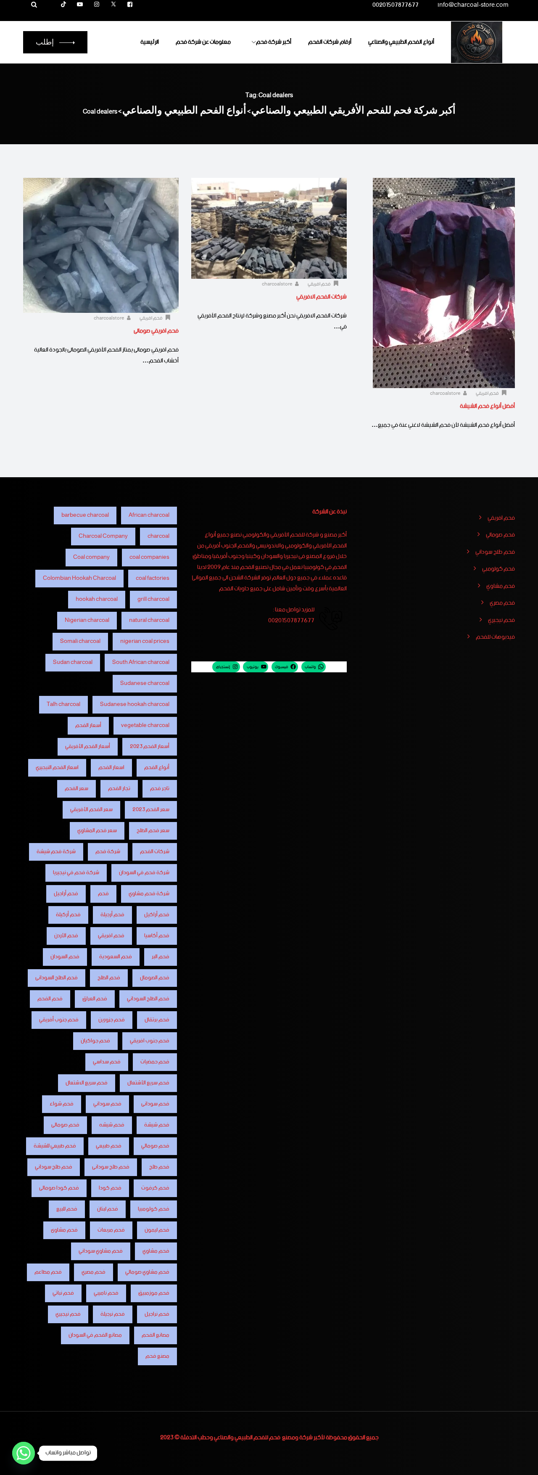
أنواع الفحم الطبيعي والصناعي (401, 42)
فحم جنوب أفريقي (59, 1020)
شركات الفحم (154, 852)
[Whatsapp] (23, 1453)
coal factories (152, 578)
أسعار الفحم (88, 725)
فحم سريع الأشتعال (148, 1083)
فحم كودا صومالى (59, 1188)
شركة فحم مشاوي (149, 894)
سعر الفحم (76, 789)
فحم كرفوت (155, 1188)
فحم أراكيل (156, 915)
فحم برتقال (157, 1020)
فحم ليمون (157, 1230)
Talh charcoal (63, 704)
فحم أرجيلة (112, 915)
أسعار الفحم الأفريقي (87, 746)
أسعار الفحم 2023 (149, 746)
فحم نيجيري (501, 620)
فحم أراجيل (66, 894)
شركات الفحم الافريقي (321, 296)
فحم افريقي (487, 393)
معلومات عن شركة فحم (203, 42)
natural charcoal (149, 620)
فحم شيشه (111, 1125)
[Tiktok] (63, 5)
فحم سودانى (155, 1104)
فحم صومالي (500, 535)
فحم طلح (159, 1167)
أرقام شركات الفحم (329, 42)
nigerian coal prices (144, 641)
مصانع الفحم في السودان (95, 1335)
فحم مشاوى (64, 1230)
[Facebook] (130, 5)
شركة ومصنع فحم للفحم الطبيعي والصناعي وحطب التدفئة (246, 1437)
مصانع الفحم (155, 1335)
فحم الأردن (66, 936)
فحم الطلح (109, 978)
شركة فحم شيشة (56, 852)
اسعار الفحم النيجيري (57, 768)
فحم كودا (110, 1188)
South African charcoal (140, 662)
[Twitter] (113, 5)
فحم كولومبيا (153, 1209)
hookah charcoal (97, 599)
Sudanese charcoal (144, 683)
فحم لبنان (107, 1209)
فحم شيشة (156, 1125)
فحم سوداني (107, 1104)
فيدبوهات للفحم (495, 637)
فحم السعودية (115, 957)
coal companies (149, 557)
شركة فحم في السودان (144, 873)
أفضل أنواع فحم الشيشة (487, 406)
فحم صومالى (65, 1125)
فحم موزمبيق (153, 1293)
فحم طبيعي (108, 1146)
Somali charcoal (80, 641)
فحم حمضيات (154, 1062)
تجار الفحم (119, 789)
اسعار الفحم (111, 768)
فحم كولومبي (498, 569)
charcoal (158, 536)
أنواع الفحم (156, 768)
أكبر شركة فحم (273, 42)
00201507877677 (395, 6)
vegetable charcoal (145, 725)
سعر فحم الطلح (153, 831)
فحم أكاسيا (156, 936)
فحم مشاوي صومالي (147, 1272)
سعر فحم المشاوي (97, 831)
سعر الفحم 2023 (150, 810)
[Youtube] (80, 5)
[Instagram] (96, 5)
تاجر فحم (159, 789)
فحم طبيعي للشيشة (55, 1146)
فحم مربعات (111, 1230)
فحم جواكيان (95, 1041)
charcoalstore (446, 393)
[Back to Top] (520, 1461)
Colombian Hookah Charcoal (79, 578)
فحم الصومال (154, 978)
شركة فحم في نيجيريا (76, 873)
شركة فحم (107, 852)
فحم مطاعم (48, 1272)
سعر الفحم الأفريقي (91, 810)
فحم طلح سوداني (495, 552)
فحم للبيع (66, 1209)
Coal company (91, 557)
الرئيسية (149, 42)
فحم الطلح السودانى (56, 978)
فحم (103, 894)
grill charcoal (153, 599)
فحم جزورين (111, 1020)
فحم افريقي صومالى (156, 330)
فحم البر (160, 957)
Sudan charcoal (72, 662)
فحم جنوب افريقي (149, 1041)
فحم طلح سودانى (110, 1167)
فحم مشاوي (500, 586)
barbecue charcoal (85, 515)
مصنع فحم (157, 1356)
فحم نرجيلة (112, 1314)
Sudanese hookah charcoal (134, 704)
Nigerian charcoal (87, 620)
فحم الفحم (50, 999)
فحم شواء (62, 1104)
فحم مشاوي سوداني (101, 1251)
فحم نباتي (63, 1293)
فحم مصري (502, 603)
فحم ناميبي (106, 1293)
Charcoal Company (103, 536)
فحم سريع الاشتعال (87, 1083)
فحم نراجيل (157, 1314)
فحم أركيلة (68, 915)
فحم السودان (64, 957)
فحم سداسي (107, 1062)
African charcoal (149, 515)
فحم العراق (94, 999)
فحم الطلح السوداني (148, 999)
